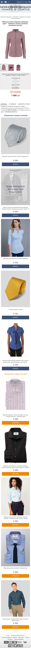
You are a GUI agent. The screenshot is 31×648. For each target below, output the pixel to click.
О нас (8, 635)
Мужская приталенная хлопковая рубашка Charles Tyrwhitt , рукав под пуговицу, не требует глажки (15, 467)
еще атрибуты (15, 87)
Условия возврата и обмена (9, 637)
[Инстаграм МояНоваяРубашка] (12, 645)
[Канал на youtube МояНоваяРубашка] (18, 645)
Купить (15, 164)
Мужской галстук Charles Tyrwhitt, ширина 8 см (15, 156)
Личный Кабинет (19, 639)
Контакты (10, 639)
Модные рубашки (25, 17)
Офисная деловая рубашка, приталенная (15, 568)
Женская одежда (6, 17)
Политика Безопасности (18, 635)
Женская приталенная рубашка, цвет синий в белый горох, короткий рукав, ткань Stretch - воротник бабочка (15, 362)
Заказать (15, 423)
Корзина (19, 2)
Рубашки (16, 17)
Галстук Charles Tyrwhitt (15, 309)
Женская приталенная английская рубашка (15, 258)
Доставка (21, 637)
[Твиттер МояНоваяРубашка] (15, 645)
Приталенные (16, 18)
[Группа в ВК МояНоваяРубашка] (9, 645)
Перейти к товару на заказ (18, 75)
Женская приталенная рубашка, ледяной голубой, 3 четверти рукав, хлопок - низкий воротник (15, 518)
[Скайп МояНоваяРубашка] (21, 645)
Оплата (27, 637)
